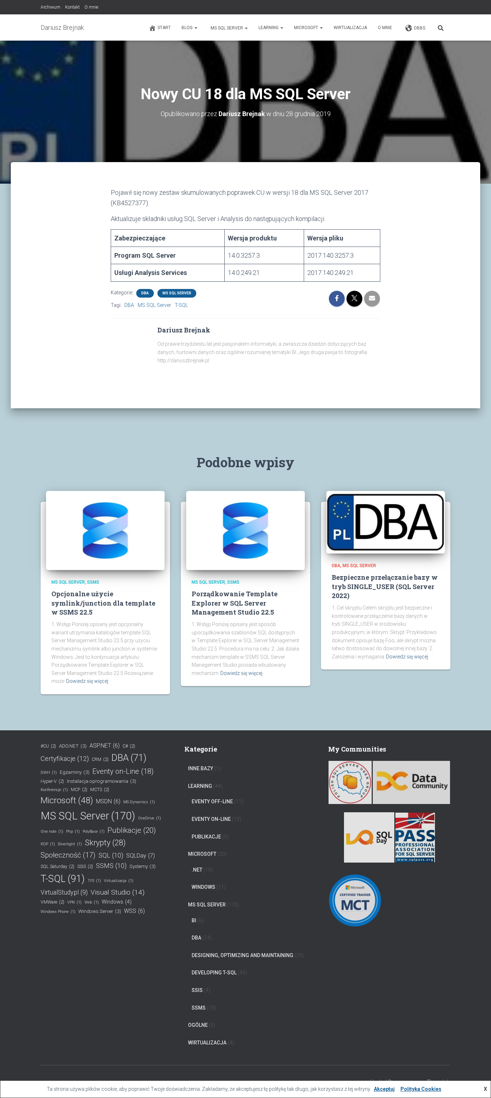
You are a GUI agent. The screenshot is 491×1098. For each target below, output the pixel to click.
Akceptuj (384, 1089)
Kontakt (72, 7)
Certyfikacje (65, 759)
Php (73, 831)
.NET (197, 870)
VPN (74, 902)
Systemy (142, 866)
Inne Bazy (200, 768)
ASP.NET (105, 745)
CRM (100, 759)
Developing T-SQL (214, 972)
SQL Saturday (57, 866)
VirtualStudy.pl (64, 892)
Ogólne (198, 1025)
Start (164, 27)
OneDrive (149, 818)
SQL (110, 855)
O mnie (91, 7)
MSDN (108, 801)
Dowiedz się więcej (87, 681)
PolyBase (94, 831)
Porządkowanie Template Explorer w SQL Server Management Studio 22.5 (234, 602)
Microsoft (306, 27)
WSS (134, 911)
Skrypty (105, 842)
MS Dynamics (139, 802)
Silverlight (70, 844)
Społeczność (68, 855)
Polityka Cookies (420, 1089)
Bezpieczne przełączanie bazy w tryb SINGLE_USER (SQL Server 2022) (385, 586)
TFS (94, 880)
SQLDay (140, 855)
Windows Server (99, 911)
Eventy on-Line (123, 771)
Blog (188, 27)
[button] (195, 27)
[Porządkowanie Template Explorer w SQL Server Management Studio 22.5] (245, 530)
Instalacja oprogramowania (101, 781)
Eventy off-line (212, 801)
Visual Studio (117, 892)
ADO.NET (73, 746)
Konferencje (54, 789)
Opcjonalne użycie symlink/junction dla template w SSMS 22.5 (103, 602)
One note (52, 831)
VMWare (52, 902)
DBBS (419, 28)
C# (129, 746)
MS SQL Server (227, 28)
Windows (117, 902)
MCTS (99, 789)
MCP (79, 789)
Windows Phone (58, 911)
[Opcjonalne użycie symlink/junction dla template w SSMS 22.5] (105, 530)
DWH (49, 772)
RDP (48, 844)
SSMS (93, 582)
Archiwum (50, 7)
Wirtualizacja (350, 27)
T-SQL (181, 305)
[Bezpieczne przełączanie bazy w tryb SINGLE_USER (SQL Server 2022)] (385, 522)
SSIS (85, 866)
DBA (145, 293)
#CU (48, 746)
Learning (269, 27)
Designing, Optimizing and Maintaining (242, 955)
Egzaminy (75, 772)
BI (194, 920)
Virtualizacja (118, 880)
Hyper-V (52, 781)
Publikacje (131, 830)
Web (91, 902)
